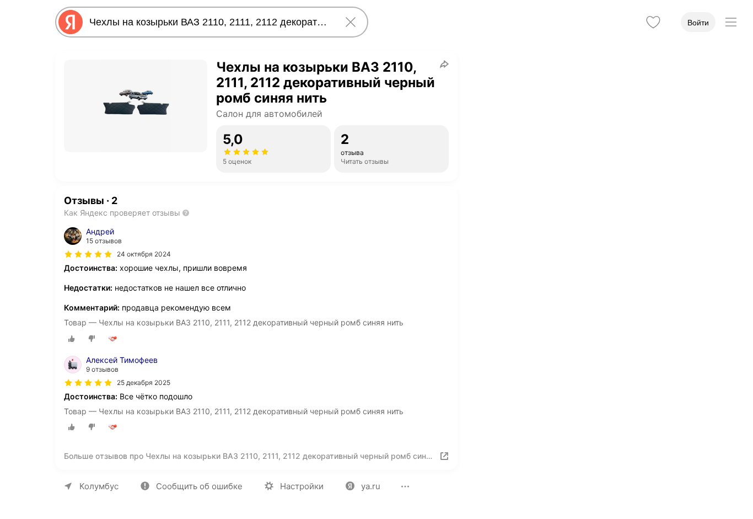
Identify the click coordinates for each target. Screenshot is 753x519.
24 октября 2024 (144, 254)
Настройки (302, 486)
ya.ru (370, 486)
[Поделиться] (444, 64)
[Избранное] (653, 22)
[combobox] (209, 22)
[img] (88, 254)
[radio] (71, 338)
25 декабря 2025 (143, 382)
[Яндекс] (70, 22)
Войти (698, 22)
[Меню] (731, 22)
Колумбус (99, 486)
